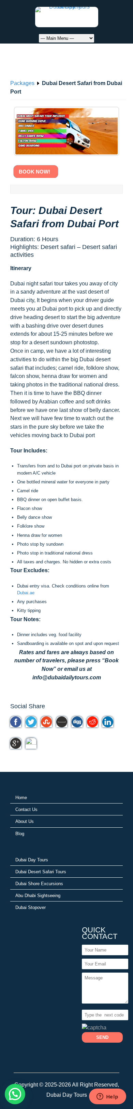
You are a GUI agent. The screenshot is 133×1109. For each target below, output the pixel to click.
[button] (15, 1094)
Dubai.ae (25, 592)
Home (21, 797)
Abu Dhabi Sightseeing (37, 895)
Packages (22, 83)
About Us (24, 821)
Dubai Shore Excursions (39, 883)
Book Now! (36, 172)
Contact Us (26, 809)
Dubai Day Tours (31, 859)
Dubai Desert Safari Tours (40, 871)
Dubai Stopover (30, 907)
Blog (19, 833)
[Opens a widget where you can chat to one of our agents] (107, 1097)
